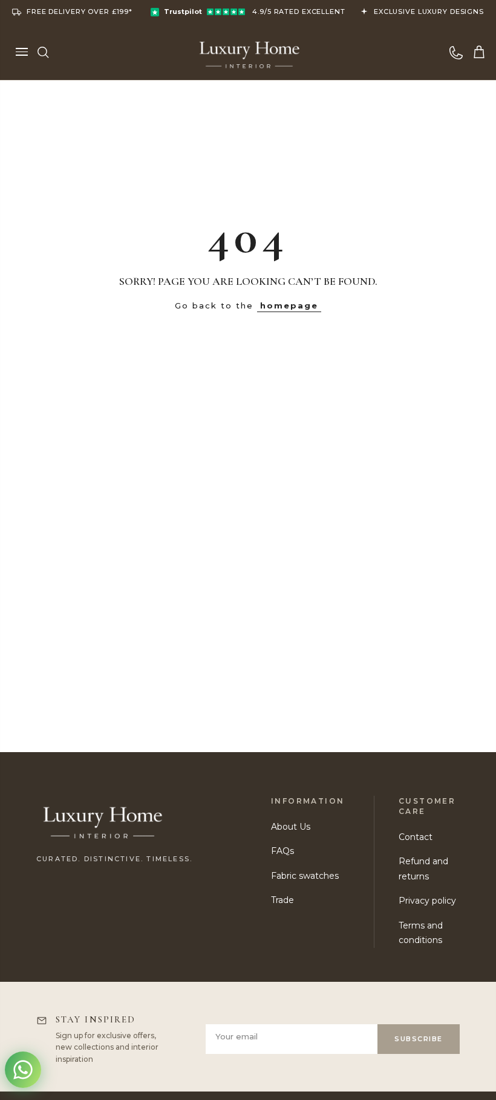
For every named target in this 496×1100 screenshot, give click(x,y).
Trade (282, 900)
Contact (415, 837)
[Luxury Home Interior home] (249, 52)
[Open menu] (22, 52)
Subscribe (418, 1039)
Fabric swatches (305, 875)
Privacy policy (427, 900)
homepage (289, 305)
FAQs (282, 850)
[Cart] (479, 52)
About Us (290, 826)
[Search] (43, 52)
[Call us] (456, 52)
